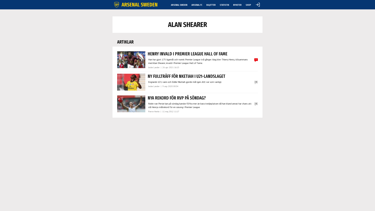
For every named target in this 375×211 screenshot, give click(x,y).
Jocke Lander (154, 67)
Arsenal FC (196, 5)
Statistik (224, 5)
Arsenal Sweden (179, 5)
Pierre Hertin (154, 111)
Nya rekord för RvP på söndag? (177, 98)
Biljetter (211, 5)
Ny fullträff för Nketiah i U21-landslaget (186, 76)
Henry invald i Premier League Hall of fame (187, 54)
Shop (248, 5)
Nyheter (237, 5)
